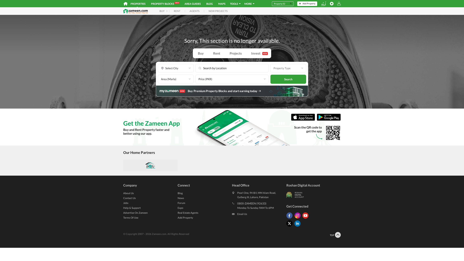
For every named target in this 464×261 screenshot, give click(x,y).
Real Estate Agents (188, 212)
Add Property (185, 217)
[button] (175, 68)
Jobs (125, 202)
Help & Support (132, 207)
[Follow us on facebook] (290, 218)
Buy (201, 53)
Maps (221, 3)
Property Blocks (165, 3)
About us (128, 193)
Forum (181, 202)
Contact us (129, 198)
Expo (180, 207)
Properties (138, 3)
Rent (216, 53)
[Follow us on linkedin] (298, 226)
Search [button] (288, 79)
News (181, 198)
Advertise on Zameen (135, 212)
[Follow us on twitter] (290, 226)
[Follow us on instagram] (298, 218)
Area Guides (193, 3)
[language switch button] (323, 3)
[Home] (125, 3)
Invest (259, 53)
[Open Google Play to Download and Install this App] (329, 119)
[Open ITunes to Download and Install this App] (304, 119)
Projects (236, 53)
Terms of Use (130, 217)
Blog (209, 3)
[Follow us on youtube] (306, 218)
